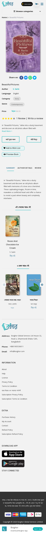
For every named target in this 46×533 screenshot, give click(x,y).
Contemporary (17, 104)
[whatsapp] (30, 78)
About (4, 369)
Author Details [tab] (25, 168)
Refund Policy (7, 430)
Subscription (28, 4)
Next (42, 285)
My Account (6, 421)
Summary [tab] (10, 168)
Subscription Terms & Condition (14, 399)
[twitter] (35, 78)
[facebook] (21, 78)
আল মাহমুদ (34, 304)
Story (17, 99)
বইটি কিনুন (34, 139)
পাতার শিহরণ (34, 299)
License (5, 378)
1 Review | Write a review (29, 118)
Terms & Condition (9, 386)
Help (3, 373)
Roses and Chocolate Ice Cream (12, 244)
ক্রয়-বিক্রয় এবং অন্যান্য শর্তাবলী (11, 390)
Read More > (7, 131)
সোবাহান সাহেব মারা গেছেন (12, 299)
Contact (5, 425)
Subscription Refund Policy (12, 434)
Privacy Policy (7, 382)
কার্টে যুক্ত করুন (10, 139)
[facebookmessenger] (26, 78)
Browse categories (24, 11)
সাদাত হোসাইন (12, 304)
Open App (38, 529)
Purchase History (8, 417)
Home (4, 17)
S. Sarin (12, 252)
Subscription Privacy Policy (12, 394)
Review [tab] (38, 168)
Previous (4, 285)
